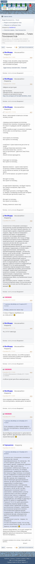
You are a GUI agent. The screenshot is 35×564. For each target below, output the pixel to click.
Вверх (3, 547)
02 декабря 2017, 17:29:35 (9, 416)
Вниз (3, 47)
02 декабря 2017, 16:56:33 (9, 300)
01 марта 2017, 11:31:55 (10, 112)
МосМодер (8, 52)
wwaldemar (12, 27)
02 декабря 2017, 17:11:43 (9, 328)
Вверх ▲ (29, 558)
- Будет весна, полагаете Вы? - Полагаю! (15, 67)
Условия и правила (20, 558)
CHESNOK (8, 297)
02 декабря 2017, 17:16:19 (9, 351)
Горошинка (8, 445)
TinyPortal (6, 558)
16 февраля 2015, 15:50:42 (9, 83)
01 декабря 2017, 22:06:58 (9, 220)
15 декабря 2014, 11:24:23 (9, 57)
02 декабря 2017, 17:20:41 (9, 396)
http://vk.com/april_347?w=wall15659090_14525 (17, 96)
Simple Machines (22, 560)
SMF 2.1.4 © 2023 (13, 560)
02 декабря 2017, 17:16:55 (9, 372)
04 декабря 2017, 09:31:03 (9, 448)
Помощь (12, 558)
